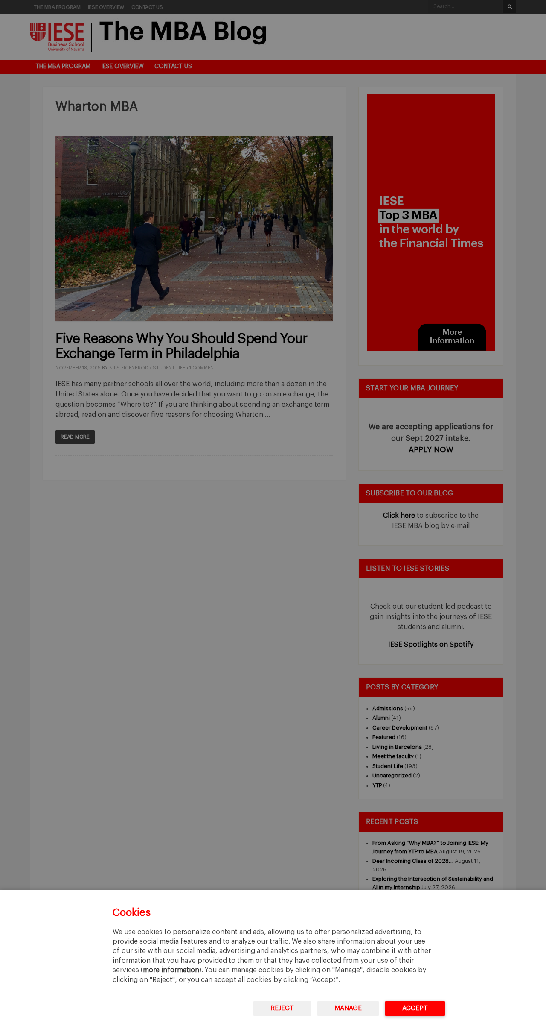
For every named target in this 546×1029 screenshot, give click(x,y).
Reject (282, 1008)
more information (171, 970)
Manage (348, 1008)
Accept (415, 1008)
